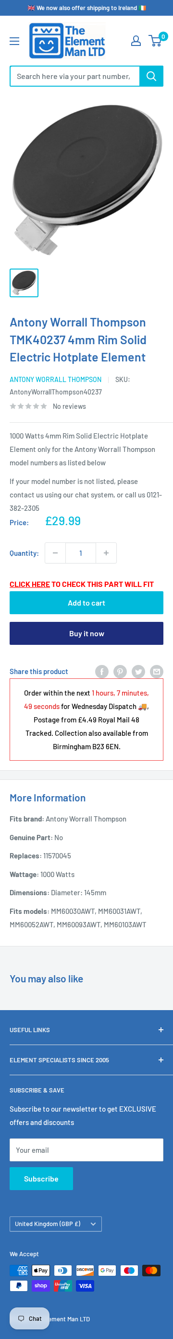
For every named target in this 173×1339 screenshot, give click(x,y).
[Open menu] (14, 41)
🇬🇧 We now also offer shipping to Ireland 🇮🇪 (86, 7)
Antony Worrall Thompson (55, 379)
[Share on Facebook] (102, 671)
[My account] (136, 40)
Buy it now (86, 633)
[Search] (151, 76)
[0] (155, 40)
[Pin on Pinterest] (120, 671)
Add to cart (86, 602)
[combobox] (74, 76)
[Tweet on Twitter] (138, 671)
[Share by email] (156, 671)
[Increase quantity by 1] (106, 553)
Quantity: (24, 553)
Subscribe (41, 1178)
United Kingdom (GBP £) (47, 1223)
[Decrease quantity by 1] (55, 553)
